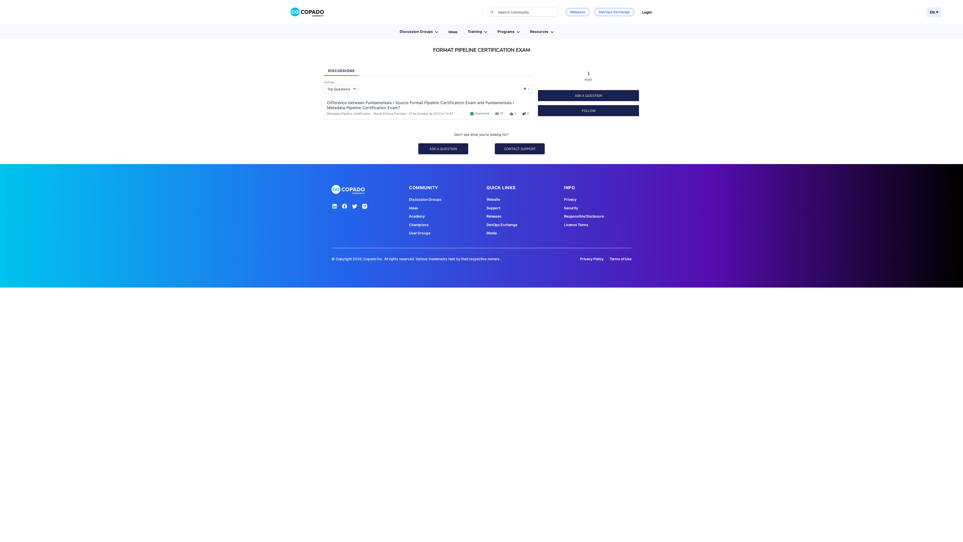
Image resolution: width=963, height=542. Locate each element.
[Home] (307, 12)
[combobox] (523, 12)
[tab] (341, 69)
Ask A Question (588, 96)
